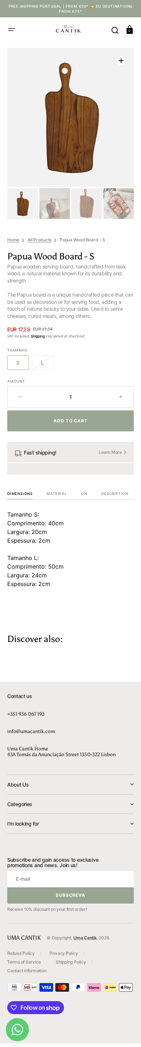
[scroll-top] (126, 1032)
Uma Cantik (85, 937)
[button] (12, 30)
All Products (39, 239)
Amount (16, 381)
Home (13, 239)
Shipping (37, 336)
